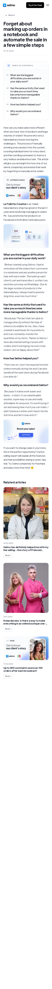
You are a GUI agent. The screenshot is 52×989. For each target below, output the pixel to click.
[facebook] (4, 979)
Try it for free (35, 5)
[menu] (47, 5)
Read (7, 555)
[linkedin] (10, 979)
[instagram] (15, 979)
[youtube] (21, 979)
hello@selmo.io (11, 965)
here (42, 463)
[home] (9, 5)
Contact (10, 722)
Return (11, 15)
